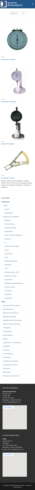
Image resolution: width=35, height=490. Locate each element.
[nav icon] (33, 4)
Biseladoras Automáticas (10, 313)
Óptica (3, 57)
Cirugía (5, 205)
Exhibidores (6, 346)
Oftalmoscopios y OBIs (12, 272)
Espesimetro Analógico (9, 101)
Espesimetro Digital (7, 144)
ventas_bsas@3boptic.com (15, 449)
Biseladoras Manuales (9, 316)
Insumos (7, 209)
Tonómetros (8, 290)
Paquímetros (8, 279)
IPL (5, 242)
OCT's (6, 268)
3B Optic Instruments (14, 4)
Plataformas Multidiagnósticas (14, 283)
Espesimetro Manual (8, 178)
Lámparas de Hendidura (12, 246)
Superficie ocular (10, 287)
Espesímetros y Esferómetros (12, 342)
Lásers (7, 250)
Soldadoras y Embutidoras (11, 376)
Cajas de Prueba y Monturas (13, 235)
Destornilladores (8, 335)
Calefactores (7, 327)
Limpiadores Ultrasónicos (11, 361)
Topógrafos (8, 294)
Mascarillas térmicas (11, 261)
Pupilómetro (6, 368)
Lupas (6, 257)
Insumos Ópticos (8, 353)
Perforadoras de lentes (10, 365)
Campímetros (9, 231)
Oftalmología (5, 202)
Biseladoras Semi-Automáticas (12, 320)
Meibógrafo (8, 265)
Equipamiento (9, 213)
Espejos (5, 339)
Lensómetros (9, 253)
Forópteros (8, 239)
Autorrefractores (10, 224)
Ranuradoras (7, 372)
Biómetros (8, 220)
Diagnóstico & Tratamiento (11, 216)
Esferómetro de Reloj (8, 59)
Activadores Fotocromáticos (11, 305)
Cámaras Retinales (10, 228)
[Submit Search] (23, 13)
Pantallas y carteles (11, 276)
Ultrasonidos (8, 298)
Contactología (7, 331)
